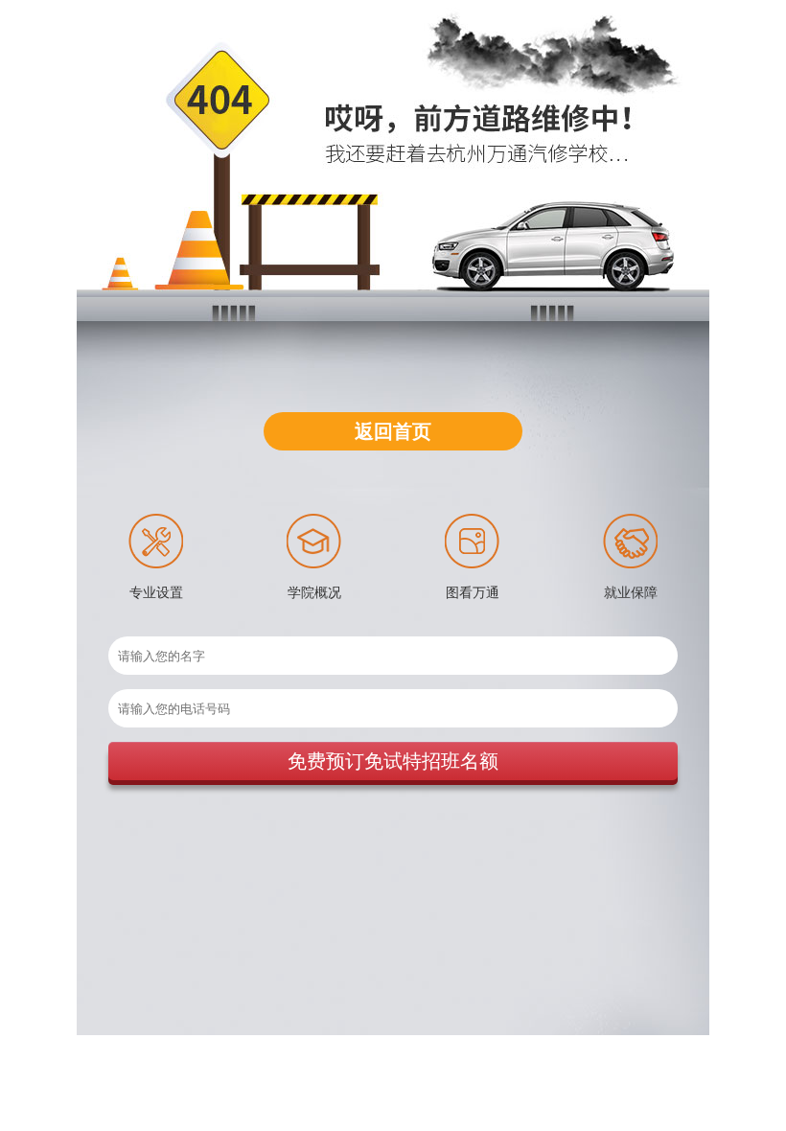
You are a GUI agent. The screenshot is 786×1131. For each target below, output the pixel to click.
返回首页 (393, 431)
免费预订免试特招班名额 (393, 761)
